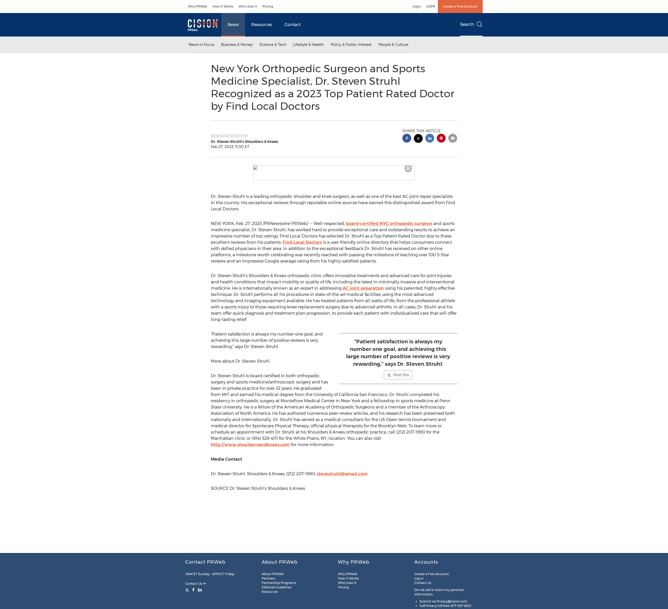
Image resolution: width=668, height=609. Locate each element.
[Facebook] (193, 589)
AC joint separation (363, 288)
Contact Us (194, 584)
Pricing (267, 6)
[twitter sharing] (418, 139)
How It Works (222, 6)
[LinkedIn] (199, 589)
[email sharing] (452, 139)
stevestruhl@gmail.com (342, 473)
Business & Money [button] (237, 44)
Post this (401, 375)
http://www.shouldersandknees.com (250, 444)
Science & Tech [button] (272, 44)
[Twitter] (187, 589)
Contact (292, 24)
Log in (419, 578)
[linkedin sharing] (429, 139)
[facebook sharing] (406, 139)
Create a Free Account (460, 6)
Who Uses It (247, 6)
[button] (334, 168)
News (233, 24)
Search (467, 24)
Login (417, 6)
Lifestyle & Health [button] (308, 44)
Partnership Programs (279, 583)
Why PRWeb (197, 6)
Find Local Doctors (302, 242)
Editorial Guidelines (276, 587)
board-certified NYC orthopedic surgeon (389, 223)
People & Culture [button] (393, 44)
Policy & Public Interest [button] (351, 44)
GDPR (430, 6)
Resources (261, 24)
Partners (268, 578)
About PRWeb (273, 574)
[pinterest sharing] (441, 139)
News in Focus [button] (201, 44)
